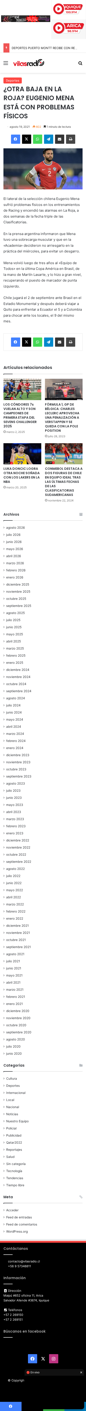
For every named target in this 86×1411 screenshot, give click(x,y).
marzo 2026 (15, 563)
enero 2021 (14, 1004)
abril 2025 (13, 641)
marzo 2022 (15, 904)
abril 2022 (13, 897)
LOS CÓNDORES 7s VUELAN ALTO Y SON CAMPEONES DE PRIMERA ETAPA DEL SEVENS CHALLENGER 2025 (20, 415)
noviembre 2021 (18, 933)
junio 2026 (14, 542)
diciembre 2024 (17, 670)
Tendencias (14, 1178)
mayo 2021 (14, 975)
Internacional (15, 1093)
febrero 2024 (16, 741)
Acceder (12, 1210)
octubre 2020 (16, 1025)
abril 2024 (13, 726)
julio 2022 (13, 876)
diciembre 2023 (17, 755)
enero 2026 (14, 577)
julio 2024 (13, 705)
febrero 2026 (16, 570)
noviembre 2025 (18, 591)
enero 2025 (14, 662)
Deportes (12, 80)
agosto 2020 (15, 1039)
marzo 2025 (15, 648)
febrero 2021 (15, 997)
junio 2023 (14, 798)
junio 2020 (14, 1053)
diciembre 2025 (17, 584)
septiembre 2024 (18, 691)
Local (10, 1100)
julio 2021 (13, 961)
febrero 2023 (16, 826)
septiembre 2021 (18, 947)
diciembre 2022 (17, 840)
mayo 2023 (14, 805)
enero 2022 (14, 918)
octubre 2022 (16, 854)
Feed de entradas (19, 1217)
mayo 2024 (14, 719)
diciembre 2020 (17, 1011)
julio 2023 (13, 790)
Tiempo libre (15, 1185)
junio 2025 (14, 627)
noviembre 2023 (18, 762)
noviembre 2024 (18, 677)
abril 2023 (13, 812)
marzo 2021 (14, 989)
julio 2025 (13, 620)
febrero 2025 (15, 655)
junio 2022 (14, 883)
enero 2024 (14, 748)
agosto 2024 (15, 698)
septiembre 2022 (18, 861)
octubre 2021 (16, 940)
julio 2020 (13, 1046)
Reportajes (14, 1149)
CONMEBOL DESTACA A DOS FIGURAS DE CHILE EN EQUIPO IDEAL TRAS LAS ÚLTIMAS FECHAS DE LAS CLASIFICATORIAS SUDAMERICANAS (64, 481)
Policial (11, 1128)
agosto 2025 (15, 613)
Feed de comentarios (21, 1224)
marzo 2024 (15, 734)
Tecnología (14, 1171)
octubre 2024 (16, 684)
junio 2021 (13, 968)
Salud (10, 1157)
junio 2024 (14, 712)
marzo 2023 (15, 819)
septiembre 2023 (18, 776)
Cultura (11, 1078)
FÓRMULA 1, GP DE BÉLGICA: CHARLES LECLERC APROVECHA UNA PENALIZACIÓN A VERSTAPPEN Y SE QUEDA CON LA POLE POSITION (62, 417)
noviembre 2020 (18, 1018)
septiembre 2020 (18, 1032)
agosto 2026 (15, 527)
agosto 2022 (15, 869)
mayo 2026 (14, 549)
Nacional (12, 1107)
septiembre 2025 (18, 606)
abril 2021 (13, 982)
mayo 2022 (14, 890)
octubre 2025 (16, 598)
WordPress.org (17, 1231)
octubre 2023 (16, 769)
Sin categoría (16, 1164)
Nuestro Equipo (17, 1121)
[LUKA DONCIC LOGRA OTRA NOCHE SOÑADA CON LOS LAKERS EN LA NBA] (22, 454)
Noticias (12, 1114)
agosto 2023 (15, 783)
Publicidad (13, 1135)
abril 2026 (13, 556)
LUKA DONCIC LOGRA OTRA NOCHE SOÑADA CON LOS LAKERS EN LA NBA (21, 475)
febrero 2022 (15, 911)
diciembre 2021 (17, 925)
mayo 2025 (14, 634)
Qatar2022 (14, 1142)
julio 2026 (13, 535)
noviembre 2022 (18, 847)
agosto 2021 (15, 954)
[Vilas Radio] (28, 63)
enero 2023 (14, 833)
